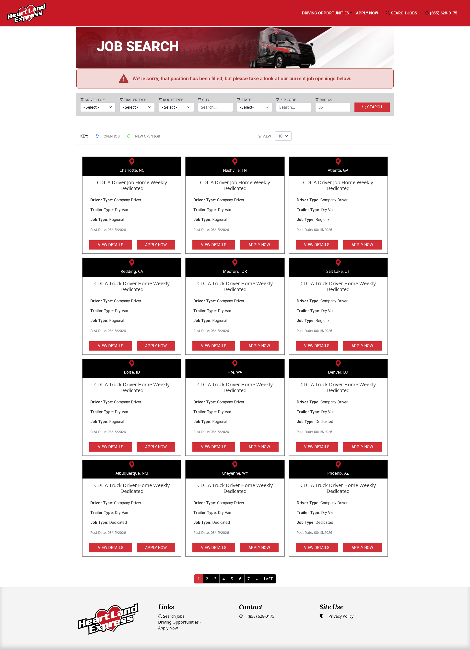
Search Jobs (173, 616)
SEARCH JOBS (403, 13)
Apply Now (367, 13)
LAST (268, 579)
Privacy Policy (340, 616)
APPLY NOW (156, 244)
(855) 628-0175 (443, 13)
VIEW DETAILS (110, 244)
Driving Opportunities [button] (325, 13)
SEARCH (374, 107)
